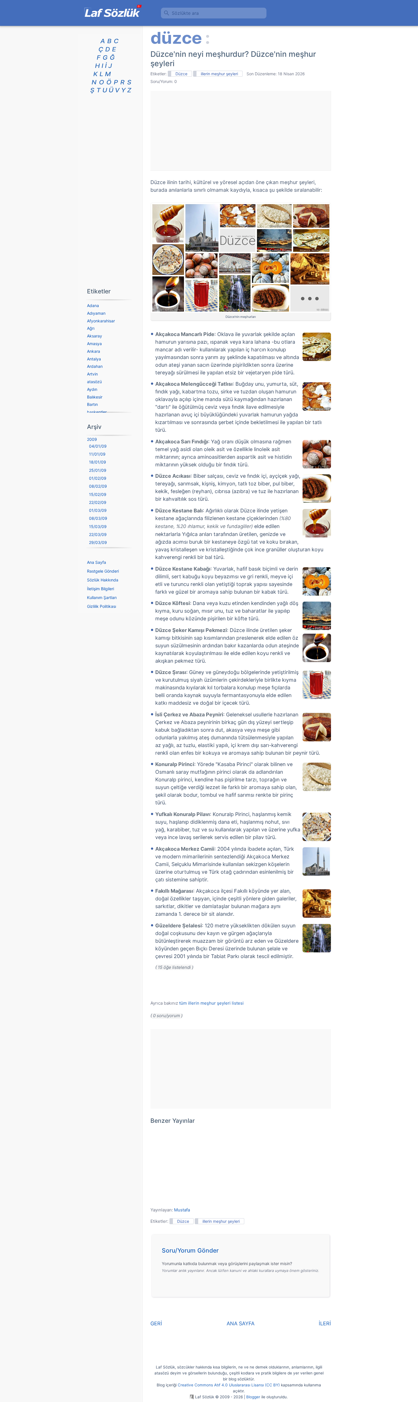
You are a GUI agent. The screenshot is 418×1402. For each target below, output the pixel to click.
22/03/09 (98, 534)
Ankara (93, 351)
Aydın (92, 389)
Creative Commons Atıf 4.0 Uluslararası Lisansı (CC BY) (229, 1385)
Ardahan (95, 366)
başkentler (97, 412)
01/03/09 (98, 510)
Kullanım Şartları (102, 597)
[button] (243, 1252)
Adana (93, 305)
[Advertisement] (240, 130)
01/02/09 (97, 478)
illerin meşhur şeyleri (219, 73)
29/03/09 (98, 542)
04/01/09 (98, 446)
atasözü (94, 381)
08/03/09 (98, 518)
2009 (92, 439)
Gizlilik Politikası (101, 606)
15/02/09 (97, 494)
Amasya (94, 343)
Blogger (253, 1397)
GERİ (156, 1323)
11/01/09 (97, 454)
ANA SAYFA (240, 1323)
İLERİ (325, 1323)
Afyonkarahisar (101, 320)
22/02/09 (97, 502)
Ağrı (90, 328)
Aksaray (94, 335)
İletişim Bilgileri (100, 588)
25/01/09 (97, 470)
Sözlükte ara (185, 13)
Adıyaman (96, 313)
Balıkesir (94, 397)
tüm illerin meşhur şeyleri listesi (211, 1003)
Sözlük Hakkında (102, 579)
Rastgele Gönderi (103, 571)
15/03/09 (98, 526)
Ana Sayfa (96, 562)
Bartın (92, 404)
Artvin (92, 374)
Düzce (181, 73)
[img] (317, 347)
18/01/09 (97, 462)
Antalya (94, 358)
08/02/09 (98, 486)
